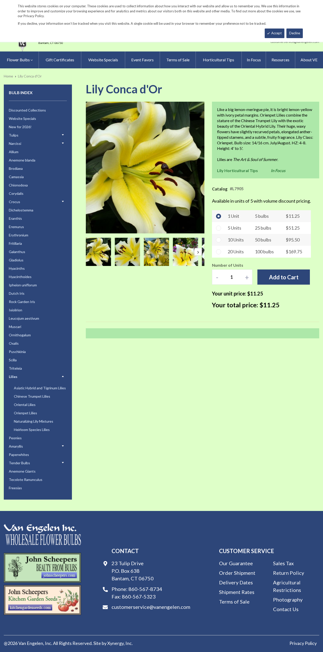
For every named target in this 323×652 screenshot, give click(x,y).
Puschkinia (17, 351)
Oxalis (14, 343)
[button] (96, 168)
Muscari (15, 326)
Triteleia (15, 368)
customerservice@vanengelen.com (151, 607)
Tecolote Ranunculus (25, 479)
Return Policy (288, 573)
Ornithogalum (20, 335)
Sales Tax (283, 563)
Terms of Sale (234, 602)
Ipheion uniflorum (23, 285)
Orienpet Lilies (25, 413)
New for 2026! (20, 127)
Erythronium (18, 235)
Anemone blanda (22, 160)
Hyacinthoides (20, 277)
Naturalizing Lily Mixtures (33, 421)
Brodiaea (16, 168)
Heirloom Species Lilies (32, 429)
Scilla (13, 360)
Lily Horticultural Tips (237, 170)
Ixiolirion (15, 310)
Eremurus (16, 227)
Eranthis (15, 218)
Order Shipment (237, 573)
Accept (276, 33)
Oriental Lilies (25, 404)
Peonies (15, 438)
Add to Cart (284, 277)
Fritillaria (15, 243)
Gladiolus (16, 260)
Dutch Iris (16, 293)
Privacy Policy (303, 643)
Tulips (13, 135)
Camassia (16, 177)
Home (8, 76)
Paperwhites (19, 454)
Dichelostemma (21, 210)
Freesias (15, 488)
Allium (13, 152)
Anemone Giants (22, 471)
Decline (294, 33)
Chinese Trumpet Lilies (32, 396)
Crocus (14, 202)
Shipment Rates (236, 592)
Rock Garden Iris (22, 302)
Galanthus (17, 252)
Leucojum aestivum (24, 318)
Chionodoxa (18, 185)
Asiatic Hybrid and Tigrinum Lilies (40, 388)
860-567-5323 (139, 596)
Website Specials (22, 118)
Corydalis (16, 193)
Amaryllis (16, 446)
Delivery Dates (236, 582)
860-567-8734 (145, 589)
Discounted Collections (27, 110)
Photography (288, 599)
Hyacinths (17, 268)
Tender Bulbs (19, 463)
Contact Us (286, 609)
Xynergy (115, 643)
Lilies (13, 376)
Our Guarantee (236, 563)
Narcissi (15, 143)
